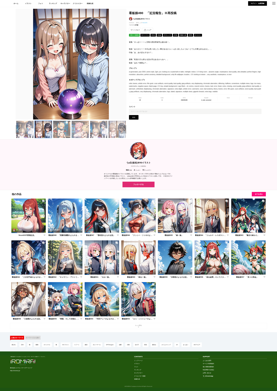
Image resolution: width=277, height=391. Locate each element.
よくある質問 (207, 360)
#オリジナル (145, 35)
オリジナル (47, 344)
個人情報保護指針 (208, 367)
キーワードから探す (33, 338)
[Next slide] (123, 129)
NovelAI (145, 22)
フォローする (138, 184)
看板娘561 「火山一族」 (100, 277)
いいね (136, 30)
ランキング (53, 3)
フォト (40, 3)
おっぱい (185, 344)
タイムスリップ (166, 344)
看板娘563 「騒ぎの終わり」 (247, 235)
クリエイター (78, 3)
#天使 (175, 35)
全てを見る (259, 194)
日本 (22, 344)
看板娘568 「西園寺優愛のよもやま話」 (63, 235)
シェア (149, 30)
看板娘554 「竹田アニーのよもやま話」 (100, 319)
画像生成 (90, 3)
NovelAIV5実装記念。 (27, 235)
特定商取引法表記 (208, 370)
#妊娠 (159, 35)
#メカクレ (198, 35)
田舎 (145, 344)
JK (177, 344)
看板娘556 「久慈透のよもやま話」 (27, 319)
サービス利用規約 (208, 363)
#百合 (153, 35)
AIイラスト (65, 344)
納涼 (86, 344)
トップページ (138, 360)
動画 (37, 344)
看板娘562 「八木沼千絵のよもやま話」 (27, 277)
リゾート (76, 344)
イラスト (28, 3)
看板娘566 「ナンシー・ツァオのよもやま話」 (137, 235)
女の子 (137, 344)
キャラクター (65, 3)
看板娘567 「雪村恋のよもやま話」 (100, 235)
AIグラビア (197, 344)
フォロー (137, 170)
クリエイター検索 (139, 376)
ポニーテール (97, 344)
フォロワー (146, 170)
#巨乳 (190, 35)
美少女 (14, 344)
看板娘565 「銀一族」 (174, 235)
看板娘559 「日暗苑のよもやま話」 (173, 277)
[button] (25, 129)
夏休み (154, 344)
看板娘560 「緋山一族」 (137, 277)
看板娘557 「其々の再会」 (247, 277)
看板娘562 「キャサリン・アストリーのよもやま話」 (63, 277)
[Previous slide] (19, 129)
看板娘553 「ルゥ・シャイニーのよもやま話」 (137, 319)
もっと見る (138, 325)
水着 (128, 344)
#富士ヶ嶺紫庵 (134, 35)
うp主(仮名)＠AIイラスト (141, 19)
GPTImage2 (110, 344)
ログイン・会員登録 (257, 3)
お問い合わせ (207, 373)
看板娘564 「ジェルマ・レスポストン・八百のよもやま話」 (210, 235)
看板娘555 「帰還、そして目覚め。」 (64, 319)
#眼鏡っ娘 (183, 35)
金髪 (120, 344)
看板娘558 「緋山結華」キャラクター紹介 (210, 277)
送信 (133, 117)
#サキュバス (167, 35)
